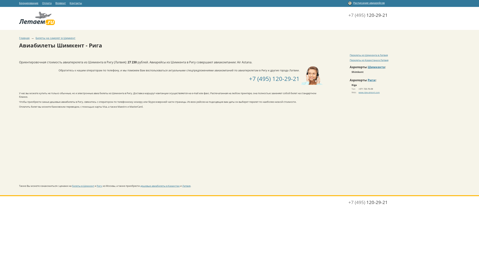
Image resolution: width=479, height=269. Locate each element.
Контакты (76, 3)
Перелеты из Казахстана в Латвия (369, 60)
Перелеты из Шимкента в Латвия (369, 55)
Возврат (60, 3)
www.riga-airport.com (369, 92)
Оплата (47, 3)
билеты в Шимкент (83, 186)
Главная (24, 38)
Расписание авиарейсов (369, 3)
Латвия (186, 186)
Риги (372, 80)
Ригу (99, 186)
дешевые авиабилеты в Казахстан (160, 186)
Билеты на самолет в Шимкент (55, 38)
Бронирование (28, 3)
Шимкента (376, 67)
